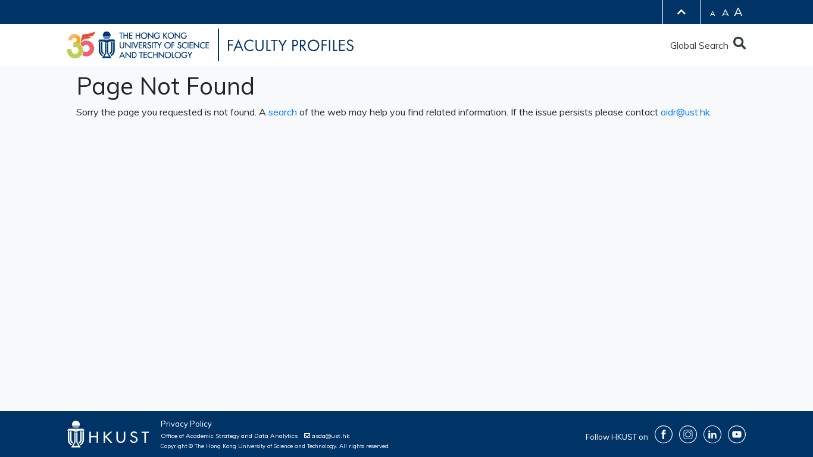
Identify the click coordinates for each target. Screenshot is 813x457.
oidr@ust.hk (685, 112)
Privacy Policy (186, 423)
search (282, 112)
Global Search (701, 45)
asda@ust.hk (330, 436)
